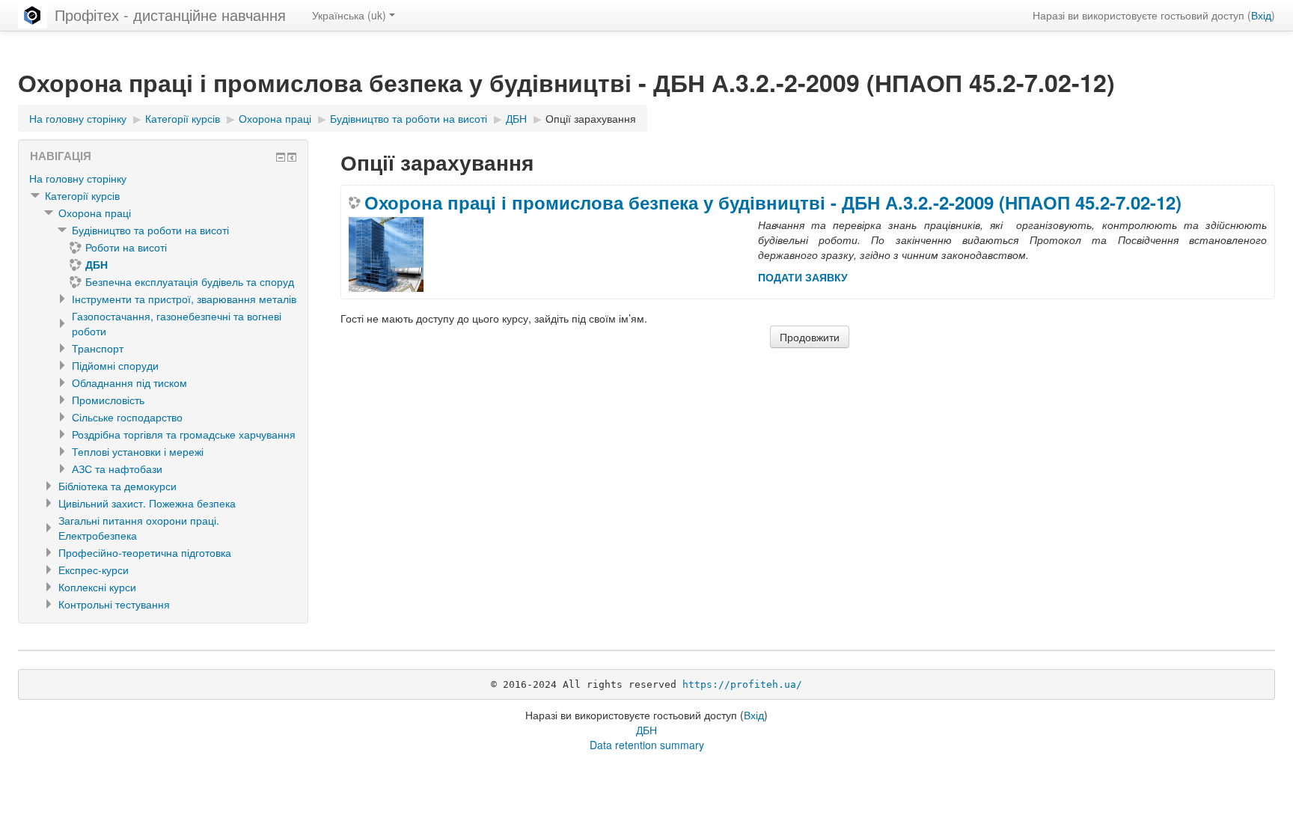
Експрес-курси (93, 569)
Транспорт (97, 348)
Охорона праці (94, 212)
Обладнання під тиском (129, 382)
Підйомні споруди (115, 365)
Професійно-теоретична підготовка (144, 552)
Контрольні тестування (114, 604)
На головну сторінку (77, 178)
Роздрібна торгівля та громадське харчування (184, 434)
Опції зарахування (590, 118)
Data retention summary (647, 744)
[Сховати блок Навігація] (280, 157)
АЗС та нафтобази (117, 468)
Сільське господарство (127, 416)
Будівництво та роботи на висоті (150, 229)
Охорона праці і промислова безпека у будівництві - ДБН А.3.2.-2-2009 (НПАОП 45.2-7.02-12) (773, 202)
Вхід (1261, 14)
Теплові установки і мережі (138, 451)
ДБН (646, 729)
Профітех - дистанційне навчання (170, 14)
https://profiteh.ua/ (742, 684)
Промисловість (108, 399)
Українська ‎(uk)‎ (349, 14)
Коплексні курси (97, 586)
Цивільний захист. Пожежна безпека (147, 502)
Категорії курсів (82, 195)
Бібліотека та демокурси (117, 485)
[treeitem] (163, 178)
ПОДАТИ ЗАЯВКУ (803, 276)
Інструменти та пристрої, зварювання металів (184, 298)
